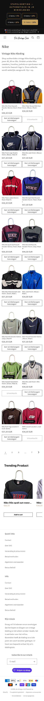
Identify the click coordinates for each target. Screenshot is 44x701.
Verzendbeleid (16, 696)
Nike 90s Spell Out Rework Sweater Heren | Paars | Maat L (31, 199)
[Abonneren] (34, 661)
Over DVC (8, 545)
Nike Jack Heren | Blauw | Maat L (30, 293)
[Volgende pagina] (38, 452)
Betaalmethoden (11, 556)
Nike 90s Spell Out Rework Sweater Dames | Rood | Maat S (11, 246)
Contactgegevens (28, 696)
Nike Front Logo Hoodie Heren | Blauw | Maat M (10, 154)
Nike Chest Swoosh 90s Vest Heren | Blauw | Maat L (31, 107)
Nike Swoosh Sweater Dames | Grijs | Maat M (11, 337)
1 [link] (5, 452)
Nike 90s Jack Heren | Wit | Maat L (31, 383)
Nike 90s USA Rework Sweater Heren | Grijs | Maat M (31, 246)
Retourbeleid (10, 567)
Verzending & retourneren (15, 551)
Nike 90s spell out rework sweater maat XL (17, 502)
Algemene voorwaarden (14, 562)
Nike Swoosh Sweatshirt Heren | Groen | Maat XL (10, 383)
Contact (8, 540)
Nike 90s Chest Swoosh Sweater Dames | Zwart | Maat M (12, 108)
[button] (5, 37)
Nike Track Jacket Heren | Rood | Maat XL (10, 199)
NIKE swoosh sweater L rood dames (31, 427)
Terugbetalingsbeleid (17, 692)
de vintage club (21, 689)
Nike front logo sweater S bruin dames (10, 427)
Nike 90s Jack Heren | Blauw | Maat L (32, 154)
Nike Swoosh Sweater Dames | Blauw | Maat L (31, 337)
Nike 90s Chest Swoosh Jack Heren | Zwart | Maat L (11, 293)
